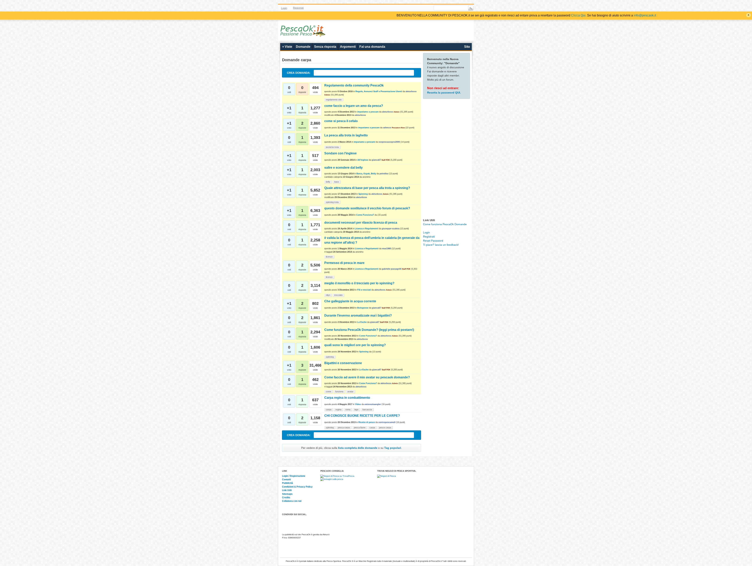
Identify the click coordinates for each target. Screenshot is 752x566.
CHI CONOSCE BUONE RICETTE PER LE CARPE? (362, 415)
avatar (350, 391)
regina (338, 409)
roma (347, 409)
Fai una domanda (372, 46)
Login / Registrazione (293, 476)
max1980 (386, 248)
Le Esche (362, 322)
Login (284, 8)
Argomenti (348, 46)
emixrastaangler (372, 404)
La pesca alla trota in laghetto (346, 135)
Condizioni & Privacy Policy (297, 486)
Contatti (286, 479)
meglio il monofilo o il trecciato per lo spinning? (359, 283)
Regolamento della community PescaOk (354, 85)
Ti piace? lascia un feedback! (441, 244)
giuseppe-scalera (390, 228)
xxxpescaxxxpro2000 (389, 142)
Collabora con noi (291, 501)
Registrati (298, 7)
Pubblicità (287, 483)
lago (356, 409)
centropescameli (386, 422)
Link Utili (287, 490)
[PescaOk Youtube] (412, 8)
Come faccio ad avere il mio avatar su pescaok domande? (367, 377)
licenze (329, 257)
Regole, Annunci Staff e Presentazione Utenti (378, 91)
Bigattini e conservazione (343, 363)
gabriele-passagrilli (391, 269)
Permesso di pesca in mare (344, 263)
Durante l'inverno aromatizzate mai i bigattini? (358, 315)
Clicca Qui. (578, 15)
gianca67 (376, 160)
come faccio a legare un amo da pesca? (353, 105)
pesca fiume (359, 427)
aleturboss (411, 91)
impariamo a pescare (368, 112)
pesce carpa (385, 427)
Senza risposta (325, 46)
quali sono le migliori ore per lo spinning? (355, 345)
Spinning (363, 194)
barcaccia (367, 409)
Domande (303, 46)
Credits (286, 497)
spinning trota (332, 202)
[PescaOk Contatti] (423, 8)
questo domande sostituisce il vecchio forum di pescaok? (367, 208)
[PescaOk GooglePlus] (418, 8)
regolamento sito (334, 99)
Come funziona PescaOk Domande (445, 224)
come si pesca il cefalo (341, 121)
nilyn (328, 295)
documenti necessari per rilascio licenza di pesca (360, 222)
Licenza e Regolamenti (366, 228)
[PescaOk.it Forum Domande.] (303, 34)
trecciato (338, 295)
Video (358, 404)
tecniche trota (332, 147)
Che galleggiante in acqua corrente (350, 301)
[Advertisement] (446, 159)
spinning (330, 357)
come (328, 391)
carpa (328, 409)
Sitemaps (287, 494)
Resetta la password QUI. (444, 92)
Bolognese (362, 308)
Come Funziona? (365, 215)
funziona (339, 391)
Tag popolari (392, 447)
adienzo (387, 127)
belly (328, 182)
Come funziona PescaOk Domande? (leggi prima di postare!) (369, 329)
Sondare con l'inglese (340, 153)
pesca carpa (344, 427)
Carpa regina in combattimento (347, 397)
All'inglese (362, 160)
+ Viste (287, 46)
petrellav (384, 173)
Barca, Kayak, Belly (366, 173)
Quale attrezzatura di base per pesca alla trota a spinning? (367, 188)
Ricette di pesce (366, 422)
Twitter (406, 8)
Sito (467, 46)
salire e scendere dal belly (343, 167)
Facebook (401, 8)
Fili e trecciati (364, 290)
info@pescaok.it (645, 15)
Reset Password (433, 240)
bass (336, 182)
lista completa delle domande (357, 447)
